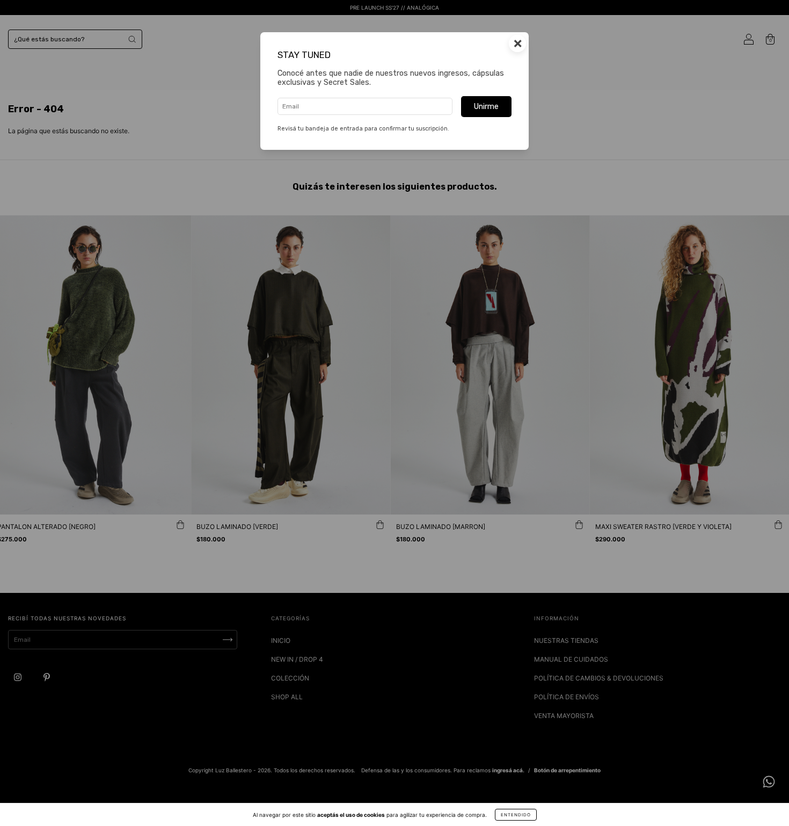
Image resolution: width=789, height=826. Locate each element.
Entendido (516, 814)
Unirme (486, 106)
